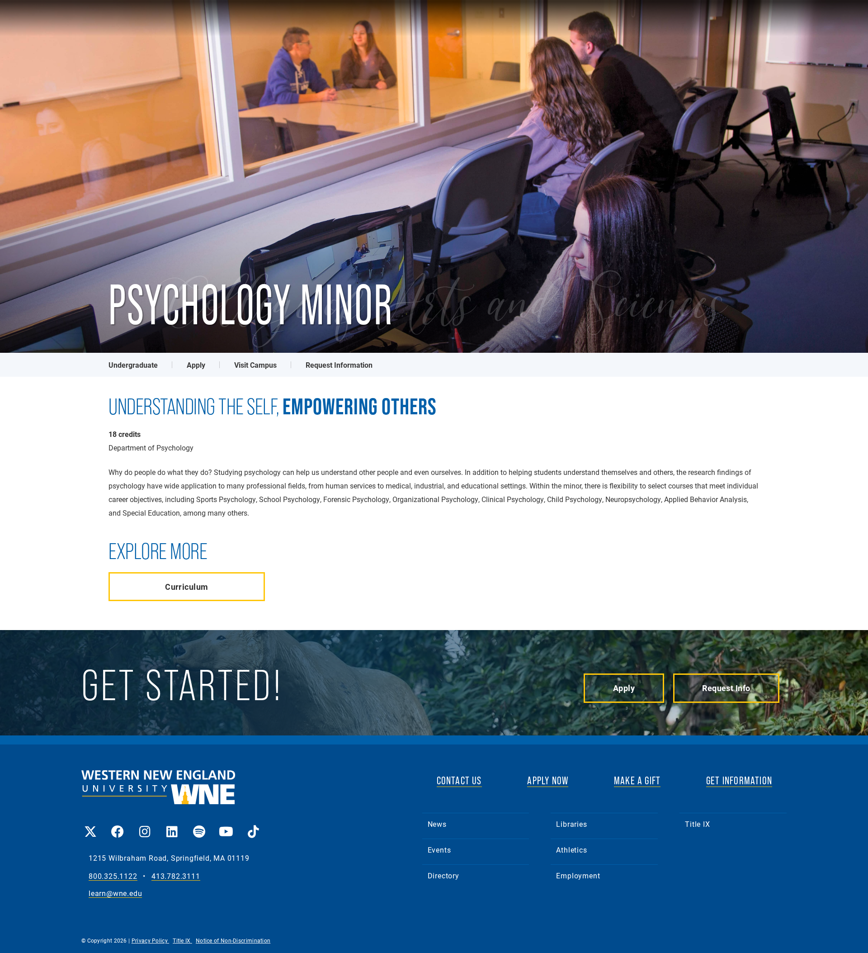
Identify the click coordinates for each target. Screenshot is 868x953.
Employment (578, 875)
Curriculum (186, 586)
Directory (443, 875)
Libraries (571, 824)
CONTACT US (459, 780)
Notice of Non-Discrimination (233, 940)
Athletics (571, 849)
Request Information (339, 365)
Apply (196, 365)
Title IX (697, 824)
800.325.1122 (113, 876)
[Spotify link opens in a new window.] (199, 825)
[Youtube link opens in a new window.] (226, 825)
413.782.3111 (175, 876)
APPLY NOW (547, 780)
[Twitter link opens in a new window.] (90, 825)
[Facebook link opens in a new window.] (117, 825)
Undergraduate (133, 365)
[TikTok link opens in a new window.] (253, 825)
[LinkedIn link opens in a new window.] (172, 825)
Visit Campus (255, 365)
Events (439, 849)
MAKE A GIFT (637, 780)
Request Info (726, 688)
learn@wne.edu (115, 893)
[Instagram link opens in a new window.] (145, 825)
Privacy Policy (151, 940)
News (437, 824)
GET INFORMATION (739, 780)
